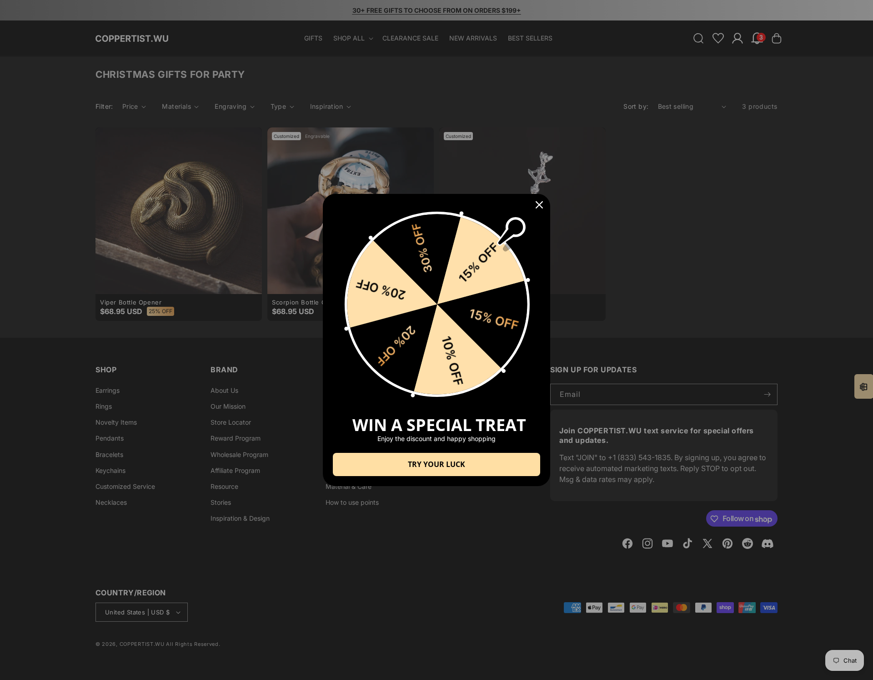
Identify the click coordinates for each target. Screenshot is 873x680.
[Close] (539, 205)
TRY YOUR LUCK (436, 464)
